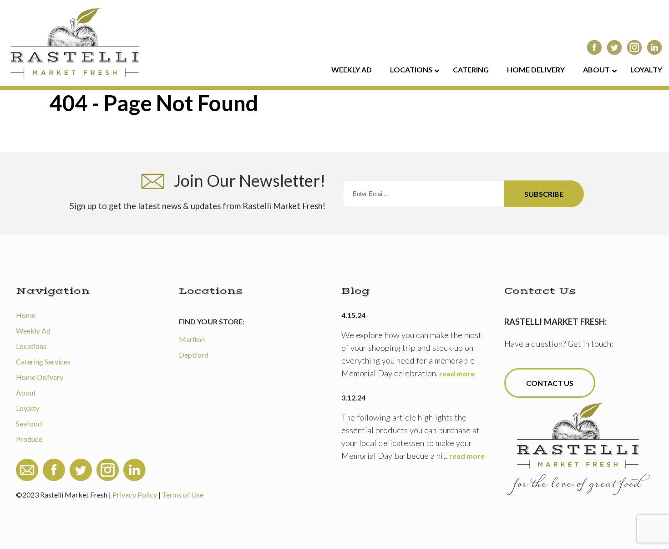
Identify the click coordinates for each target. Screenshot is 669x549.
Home (25, 315)
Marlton (192, 339)
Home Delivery (39, 377)
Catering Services (43, 361)
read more (457, 373)
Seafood (29, 423)
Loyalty (27, 408)
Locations (31, 346)
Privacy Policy (134, 494)
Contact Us (549, 383)
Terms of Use (182, 494)
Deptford (193, 354)
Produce (29, 439)
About (26, 392)
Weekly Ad (33, 330)
